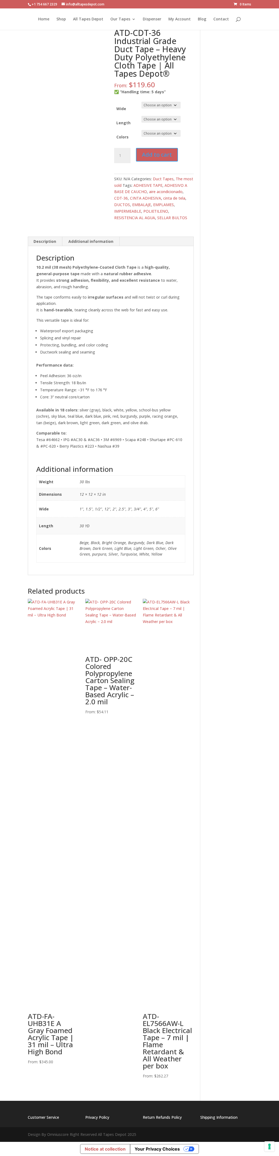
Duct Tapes (163, 178)
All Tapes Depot (88, 19)
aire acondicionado (166, 191)
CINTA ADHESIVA (145, 198)
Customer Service (43, 1117)
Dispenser (152, 19)
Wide (121, 108)
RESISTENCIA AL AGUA (134, 217)
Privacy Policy (97, 1117)
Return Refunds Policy (162, 1117)
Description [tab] (45, 241)
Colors (122, 137)
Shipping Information (219, 1117)
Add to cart (157, 154)
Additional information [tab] (90, 241)
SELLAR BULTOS (172, 217)
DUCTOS (122, 204)
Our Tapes (120, 19)
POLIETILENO (155, 211)
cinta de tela (174, 198)
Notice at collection (105, 1149)
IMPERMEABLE (127, 211)
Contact (221, 19)
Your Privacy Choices (157, 1149)
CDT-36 (121, 198)
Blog (202, 19)
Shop (61, 19)
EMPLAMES (163, 204)
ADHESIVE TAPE (148, 185)
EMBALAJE (141, 204)
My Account (179, 19)
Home (43, 19)
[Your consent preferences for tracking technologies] (269, 1146)
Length (123, 122)
